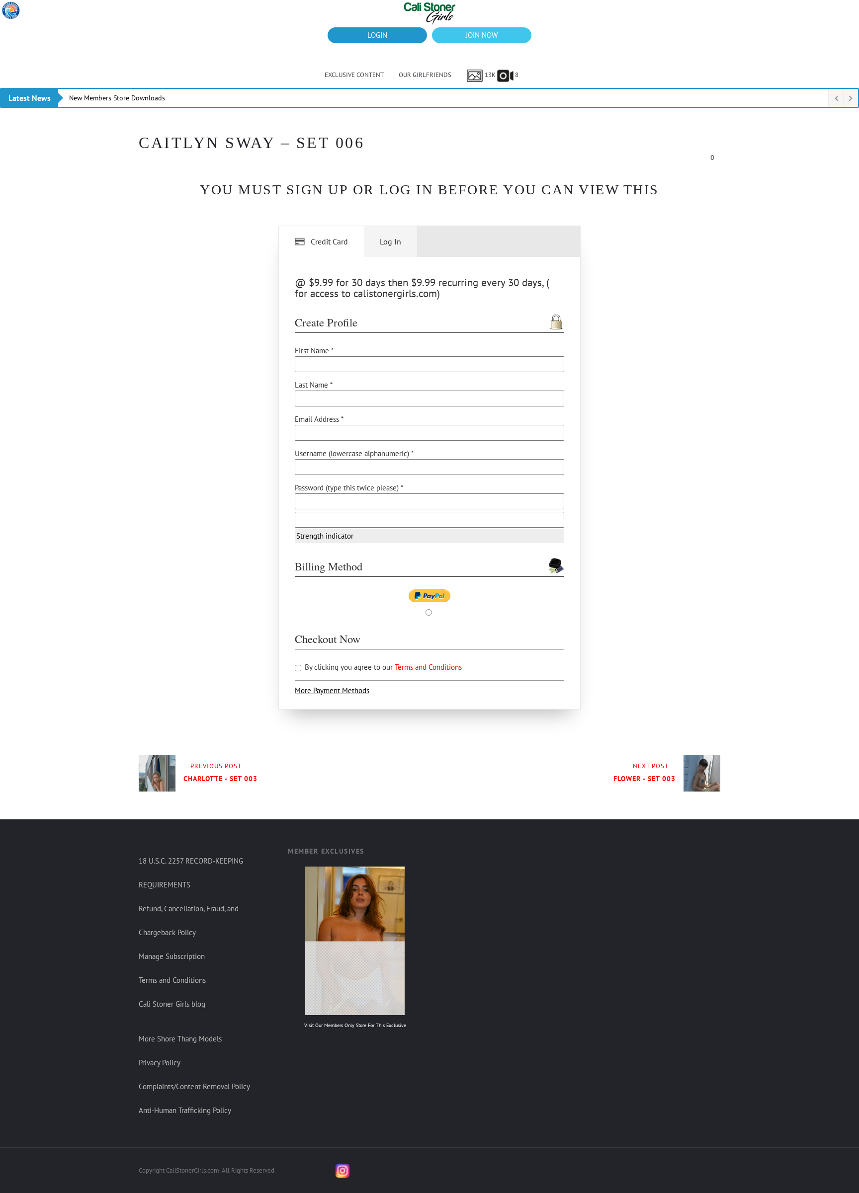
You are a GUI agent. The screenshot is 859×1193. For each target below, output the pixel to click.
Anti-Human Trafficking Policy (185, 1110)
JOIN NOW (482, 35)
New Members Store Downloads (117, 97)
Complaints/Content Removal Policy (194, 1086)
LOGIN (377, 35)
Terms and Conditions (428, 667)
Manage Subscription (172, 956)
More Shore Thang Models (180, 1038)
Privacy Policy (159, 1062)
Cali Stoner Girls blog (172, 1004)
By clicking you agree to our (382, 667)
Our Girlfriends (425, 75)
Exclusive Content (354, 75)
